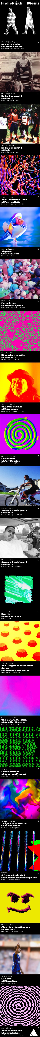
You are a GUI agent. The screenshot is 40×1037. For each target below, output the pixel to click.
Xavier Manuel (12, 825)
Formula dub (8, 303)
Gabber (3, 618)
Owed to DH (8, 458)
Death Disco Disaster (16, 670)
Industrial (11, 48)
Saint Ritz (10, 357)
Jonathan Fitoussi (15, 773)
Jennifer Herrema (14, 722)
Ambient (4, 359)
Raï (13, 672)
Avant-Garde (5, 411)
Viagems (6, 251)
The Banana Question (14, 719)
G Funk (3, 515)
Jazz (12, 256)
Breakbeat (5, 931)
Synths (17, 672)
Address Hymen (13, 305)
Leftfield (21, 204)
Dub (8, 256)
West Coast (20, 48)
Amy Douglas (12, 460)
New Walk (6, 978)
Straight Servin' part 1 (14, 562)
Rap (17, 100)
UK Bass (22, 307)
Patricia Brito (12, 201)
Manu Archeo (12, 1032)
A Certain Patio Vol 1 (13, 875)
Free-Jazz (5, 724)
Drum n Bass (14, 931)
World (18, 828)
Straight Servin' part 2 (14, 510)
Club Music (5, 307)
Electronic (4, 204)
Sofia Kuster (11, 253)
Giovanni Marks (13, 46)
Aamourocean (12, 616)
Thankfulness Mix (11, 1030)
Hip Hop (4, 48)
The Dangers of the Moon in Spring (17, 666)
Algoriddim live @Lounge (15, 926)
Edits (18, 463)
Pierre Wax (10, 981)
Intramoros (11, 409)
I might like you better (14, 823)
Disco (3, 463)
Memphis (11, 100)
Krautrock (15, 411)
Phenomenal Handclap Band (20, 877)
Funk (13, 983)
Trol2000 (10, 929)
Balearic (11, 1035)
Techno (10, 618)
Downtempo (11, 463)
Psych (22, 411)
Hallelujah (11, 3)
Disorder (6, 613)
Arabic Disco (5, 672)
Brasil (3, 256)
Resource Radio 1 (11, 44)
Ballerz (8, 98)
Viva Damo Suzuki (11, 406)
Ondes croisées (10, 771)
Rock (17, 724)
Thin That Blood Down (14, 199)
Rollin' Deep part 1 (11, 147)
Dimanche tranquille (13, 354)
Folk (9, 359)
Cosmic (4, 879)
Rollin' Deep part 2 (12, 96)
